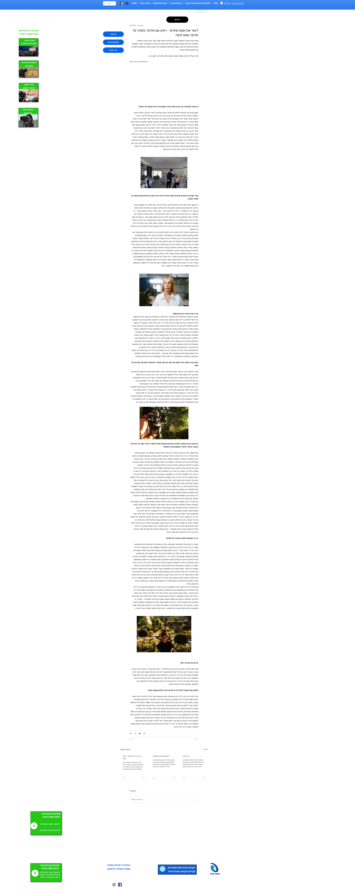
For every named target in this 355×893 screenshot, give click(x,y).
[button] (190, 11)
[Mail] (162, 871)
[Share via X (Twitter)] (135, 733)
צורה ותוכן (186, 756)
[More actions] (197, 25)
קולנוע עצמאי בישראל (233, 3)
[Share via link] (144, 733)
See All (205, 749)
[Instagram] (127, 3)
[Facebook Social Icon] (122, 3)
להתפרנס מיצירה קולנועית (161, 756)
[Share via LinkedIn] (140, 733)
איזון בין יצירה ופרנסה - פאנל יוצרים (132, 757)
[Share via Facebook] (131, 733)
